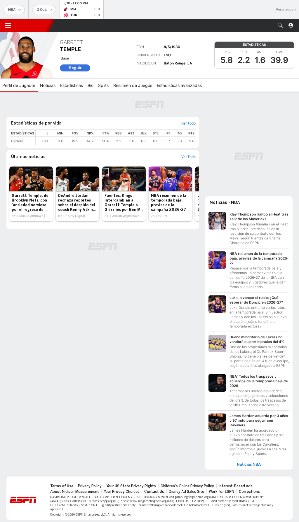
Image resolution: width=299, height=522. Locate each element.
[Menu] (8, 25)
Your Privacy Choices (122, 492)
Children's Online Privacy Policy (187, 486)
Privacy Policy (90, 486)
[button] (280, 25)
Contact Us (154, 492)
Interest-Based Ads (236, 486)
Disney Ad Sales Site (186, 492)
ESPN (33, 25)
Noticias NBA (249, 464)
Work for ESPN (221, 492)
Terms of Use (61, 486)
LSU (167, 55)
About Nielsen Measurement (74, 492)
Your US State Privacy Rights (131, 486)
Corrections (249, 492)
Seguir (75, 68)
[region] (116, 137)
